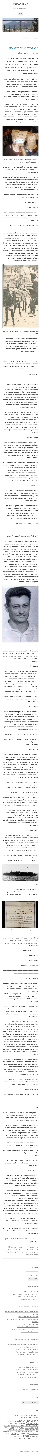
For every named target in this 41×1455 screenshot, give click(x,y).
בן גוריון (16, 1424)
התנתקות (7, 1426)
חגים (36, 1428)
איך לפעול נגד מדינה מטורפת (30, 1291)
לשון (28, 1249)
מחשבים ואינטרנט (30, 1430)
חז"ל (32, 1428)
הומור (11, 1424)
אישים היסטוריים (28, 1417)
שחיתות (35, 1436)
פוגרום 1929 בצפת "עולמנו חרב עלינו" (27, 1352)
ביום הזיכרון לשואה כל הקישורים (29, 1377)
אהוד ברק (24, 1415)
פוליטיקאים (32, 1434)
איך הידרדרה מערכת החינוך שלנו (23, 48)
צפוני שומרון (29, 1254)
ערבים (36, 1434)
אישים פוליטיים (28, 1420)
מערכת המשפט (32, 1431)
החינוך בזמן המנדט (25, 1252)
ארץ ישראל (32, 1423)
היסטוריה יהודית (31, 1426)
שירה (31, 1436)
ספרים (11, 1431)
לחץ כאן (33, 1239)
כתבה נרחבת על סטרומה (27, 965)
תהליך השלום (17, 1436)
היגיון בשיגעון (20, 4)
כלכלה (12, 1428)
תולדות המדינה (16, 1249)
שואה (8, 1433)
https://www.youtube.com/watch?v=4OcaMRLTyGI (23, 1344)
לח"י (18, 1252)
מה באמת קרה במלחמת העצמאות (28, 1354)
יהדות (17, 1427)
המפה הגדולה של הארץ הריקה (29, 1332)
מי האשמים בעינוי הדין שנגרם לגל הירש (27, 1349)
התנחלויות (14, 1426)
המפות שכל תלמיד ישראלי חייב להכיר (27, 1324)
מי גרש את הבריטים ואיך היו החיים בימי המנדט (25, 1294)
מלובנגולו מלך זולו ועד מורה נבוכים (28, 1297)
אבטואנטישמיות (32, 1415)
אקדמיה (9, 1421)
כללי (7, 1427)
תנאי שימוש (35, 1451)
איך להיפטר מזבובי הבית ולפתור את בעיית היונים (24, 1329)
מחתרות (23, 1249)
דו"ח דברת (35, 1252)
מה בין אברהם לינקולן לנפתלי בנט (28, 1347)
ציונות (13, 1434)
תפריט (20, 13)
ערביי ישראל (6, 1431)
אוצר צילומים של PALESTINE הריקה (27, 1327)
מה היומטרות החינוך (28, 523)
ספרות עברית (18, 1431)
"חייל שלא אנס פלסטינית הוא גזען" (28, 1317)
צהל (18, 1434)
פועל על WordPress (25, 1451)
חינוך (31, 1249)
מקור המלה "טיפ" (11, 1252)
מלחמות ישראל (13, 1430)
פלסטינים (24, 1433)
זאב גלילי (29, 1247)
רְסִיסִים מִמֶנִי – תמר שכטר (30, 1390)
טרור (22, 1427)
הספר (19, 1425)
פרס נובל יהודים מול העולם (26, 53)
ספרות (24, 1431)
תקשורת (16, 1438)
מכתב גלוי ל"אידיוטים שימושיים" (29, 1299)
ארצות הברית (22, 1424)
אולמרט (17, 1415)
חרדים (26, 1428)
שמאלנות (25, 1436)
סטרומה (36, 1254)
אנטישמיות (16, 1421)
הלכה (22, 1426)
